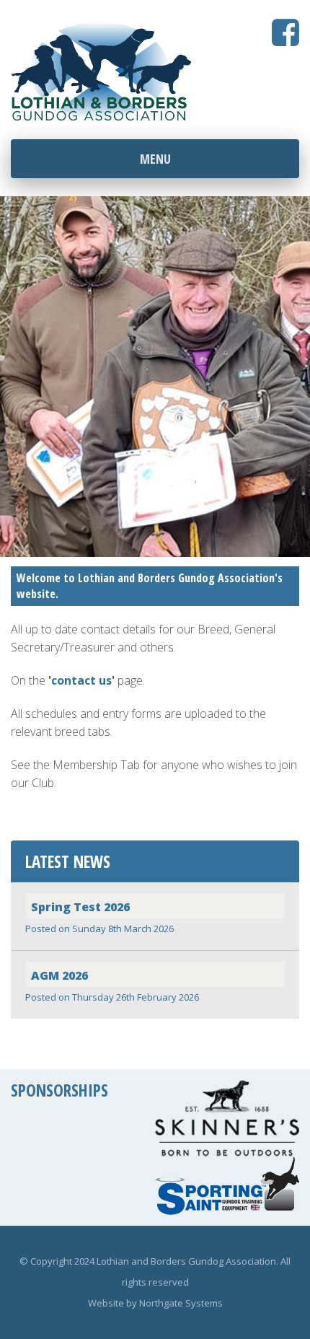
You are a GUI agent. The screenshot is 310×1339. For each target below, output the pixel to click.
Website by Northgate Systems (155, 1302)
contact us (81, 680)
